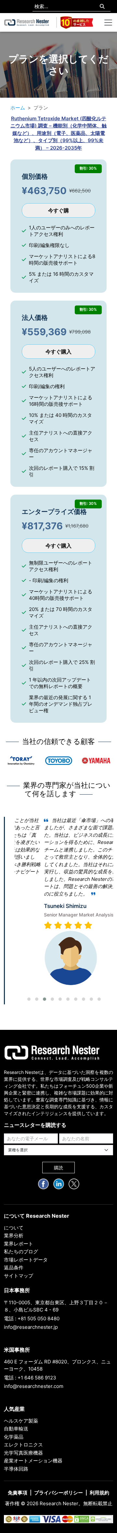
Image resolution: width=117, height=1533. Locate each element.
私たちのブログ (21, 1251)
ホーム (17, 108)
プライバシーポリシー (58, 1493)
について (13, 1228)
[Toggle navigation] (108, 22)
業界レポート (18, 1244)
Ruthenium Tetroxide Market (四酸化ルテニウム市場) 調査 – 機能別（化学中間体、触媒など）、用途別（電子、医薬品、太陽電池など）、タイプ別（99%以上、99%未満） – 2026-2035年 (58, 133)
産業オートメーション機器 (33, 1461)
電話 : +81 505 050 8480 (31, 1318)
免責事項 (17, 1493)
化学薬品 (13, 1437)
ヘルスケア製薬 (21, 1421)
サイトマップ (18, 1276)
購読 (58, 1167)
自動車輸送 (16, 1429)
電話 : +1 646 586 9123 (30, 1378)
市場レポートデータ (26, 1260)
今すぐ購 (58, 210)
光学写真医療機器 (23, 1453)
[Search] (102, 7)
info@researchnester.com (33, 1386)
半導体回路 (16, 1469)
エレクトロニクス (23, 1445)
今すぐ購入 (59, 351)
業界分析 (13, 1235)
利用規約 (99, 1493)
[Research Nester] (26, 22)
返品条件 (13, 1267)
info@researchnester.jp (31, 1327)
